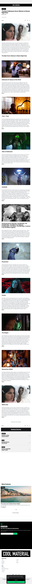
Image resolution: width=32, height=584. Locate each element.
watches (3, 562)
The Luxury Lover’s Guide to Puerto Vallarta (10, 503)
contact (3, 571)
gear (2, 559)
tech (17, 561)
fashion (17, 559)
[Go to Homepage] (16, 5)
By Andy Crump (4, 14)
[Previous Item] (12, 509)
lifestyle (3, 561)
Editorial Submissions (5, 568)
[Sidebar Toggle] (1, 5)
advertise (3, 570)
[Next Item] (20, 509)
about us (3, 567)
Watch (3, 93)
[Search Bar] (30, 5)
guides (17, 562)
